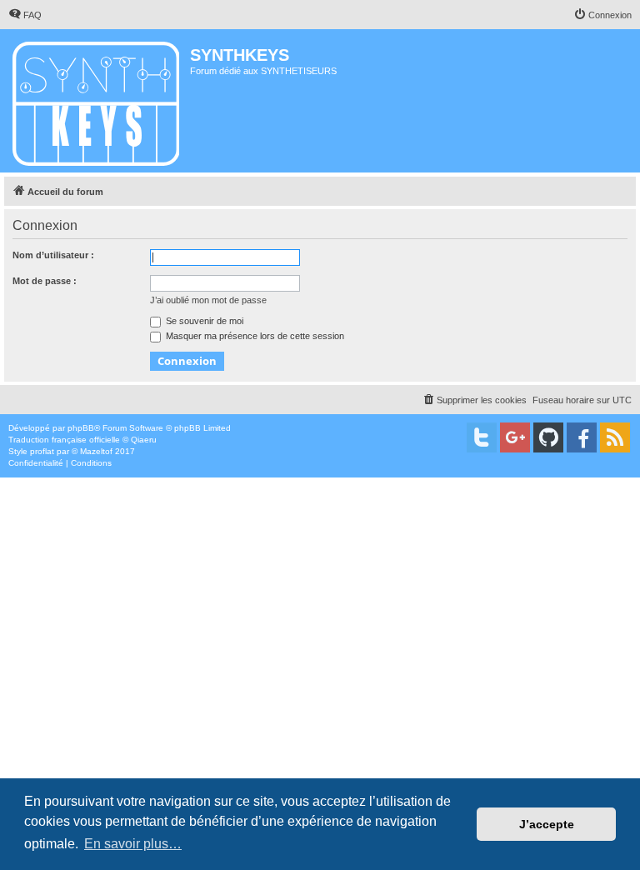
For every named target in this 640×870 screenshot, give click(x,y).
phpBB (81, 427)
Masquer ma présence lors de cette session (253, 336)
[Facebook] (582, 437)
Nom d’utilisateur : (53, 255)
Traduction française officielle (64, 439)
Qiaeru (144, 439)
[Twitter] (482, 437)
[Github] (548, 437)
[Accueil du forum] (97, 100)
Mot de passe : (44, 281)
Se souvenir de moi (203, 321)
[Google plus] (515, 437)
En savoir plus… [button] (133, 844)
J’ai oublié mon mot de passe (208, 300)
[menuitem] (25, 15)
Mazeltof (96, 451)
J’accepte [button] (546, 824)
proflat (42, 451)
